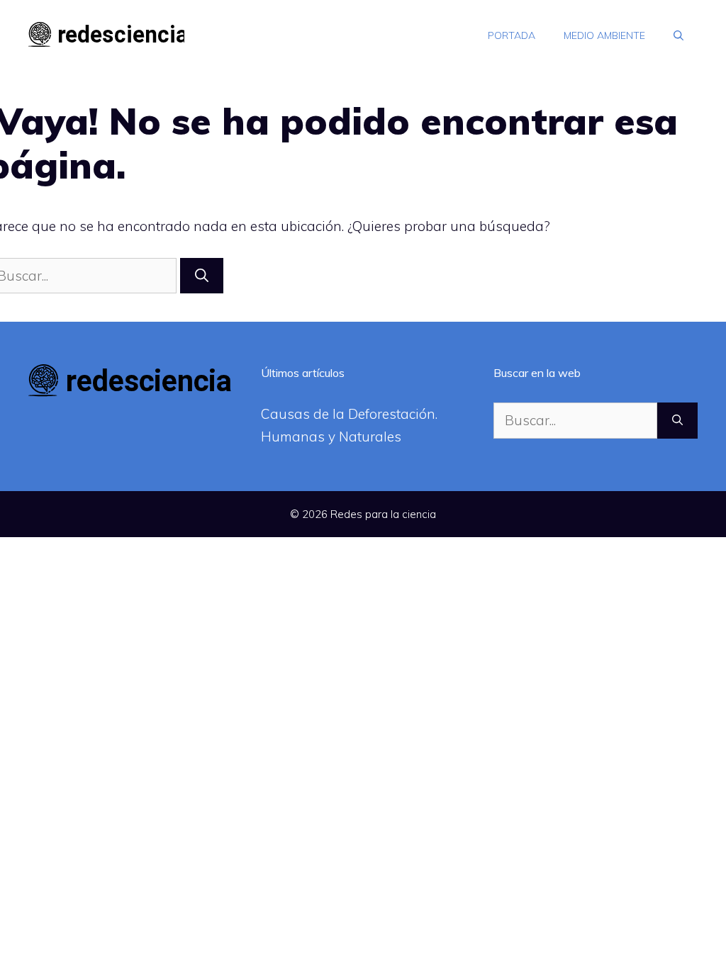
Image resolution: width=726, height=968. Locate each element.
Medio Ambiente (604, 35)
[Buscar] (201, 276)
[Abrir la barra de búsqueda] (678, 35)
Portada (511, 35)
